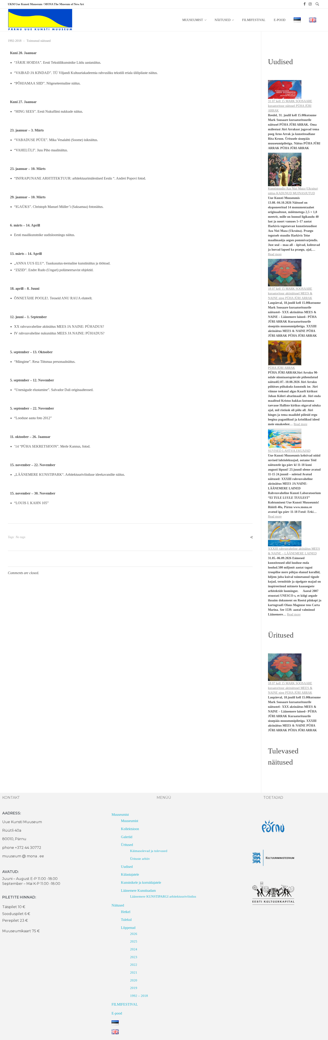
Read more (275, 254)
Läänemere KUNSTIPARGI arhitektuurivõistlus (163, 896)
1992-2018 (14, 40)
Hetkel (125, 912)
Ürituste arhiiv (140, 858)
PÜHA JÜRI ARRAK (281, 368)
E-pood (117, 1013)
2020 (133, 980)
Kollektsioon (130, 829)
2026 (133, 934)
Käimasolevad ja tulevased (148, 851)
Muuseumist (120, 814)
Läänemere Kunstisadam (138, 890)
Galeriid (126, 837)
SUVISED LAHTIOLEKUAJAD (289, 450)
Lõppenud (128, 928)
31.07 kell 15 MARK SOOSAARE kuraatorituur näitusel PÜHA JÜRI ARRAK (290, 105)
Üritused (127, 845)
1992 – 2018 (139, 996)
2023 (133, 957)
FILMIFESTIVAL (125, 1004)
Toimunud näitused (39, 40)
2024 (133, 949)
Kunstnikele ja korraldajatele (141, 882)
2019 (133, 988)
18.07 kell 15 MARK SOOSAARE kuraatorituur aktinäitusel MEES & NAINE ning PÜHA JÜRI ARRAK (290, 293)
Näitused (118, 905)
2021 (133, 972)
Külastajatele (130, 874)
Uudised (127, 867)
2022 (133, 964)
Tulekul (126, 920)
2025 (133, 941)
